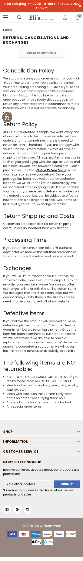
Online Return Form (41, 53)
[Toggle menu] (5, 17)
